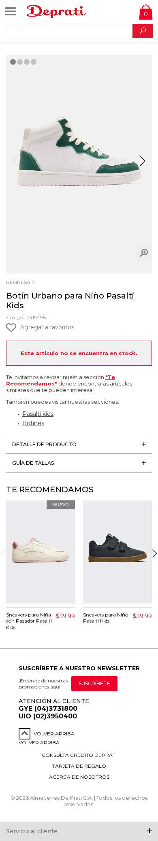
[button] (142, 164)
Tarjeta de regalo (79, 766)
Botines (33, 423)
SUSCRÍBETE (94, 683)
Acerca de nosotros (79, 777)
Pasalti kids (37, 413)
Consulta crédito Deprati (79, 755)
